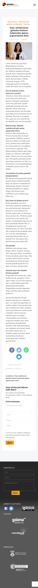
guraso (24, 39)
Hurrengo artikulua (14, 369)
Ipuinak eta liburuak (14, 24)
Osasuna (26, 24)
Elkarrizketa (12, 22)
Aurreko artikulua (14, 365)
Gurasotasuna (23, 22)
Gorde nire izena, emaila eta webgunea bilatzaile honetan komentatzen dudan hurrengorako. (18, 435)
